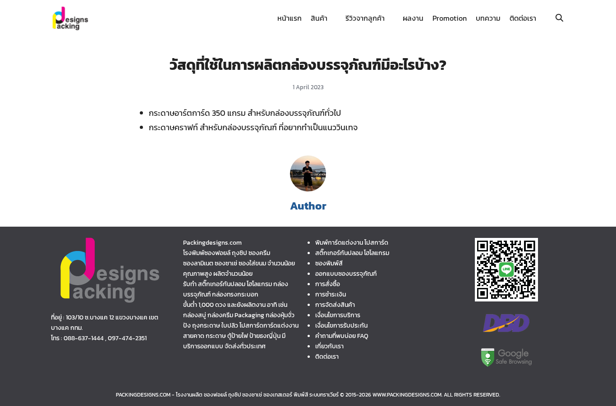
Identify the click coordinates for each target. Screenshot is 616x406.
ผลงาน (413, 18)
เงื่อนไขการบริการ (337, 315)
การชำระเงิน (330, 294)
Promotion (449, 18)
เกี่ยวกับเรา (329, 346)
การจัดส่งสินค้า (335, 305)
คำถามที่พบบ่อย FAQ (341, 336)
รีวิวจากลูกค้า (365, 18)
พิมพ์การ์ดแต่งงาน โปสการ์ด (351, 242)
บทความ (488, 18)
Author (308, 206)
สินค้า (319, 18)
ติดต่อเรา (523, 18)
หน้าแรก (289, 18)
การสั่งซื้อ (327, 284)
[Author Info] (308, 188)
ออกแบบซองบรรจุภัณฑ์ (346, 273)
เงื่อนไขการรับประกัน (341, 325)
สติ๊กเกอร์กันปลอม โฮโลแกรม (352, 253)
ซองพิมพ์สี (329, 263)
